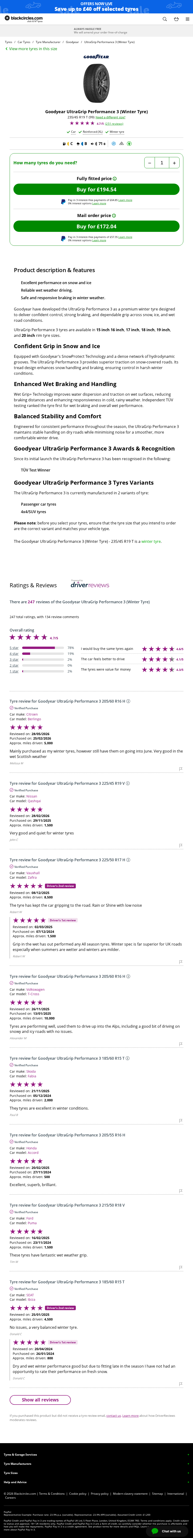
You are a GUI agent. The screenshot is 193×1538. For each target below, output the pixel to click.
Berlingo (34, 719)
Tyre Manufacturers (17, 1464)
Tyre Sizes (11, 1473)
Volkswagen (35, 989)
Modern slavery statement (130, 1494)
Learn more (125, 200)
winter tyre (151, 541)
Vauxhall (33, 873)
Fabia (32, 1076)
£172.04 (107, 226)
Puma (32, 1223)
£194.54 (107, 189)
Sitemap (157, 1494)
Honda (31, 1148)
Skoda (31, 1071)
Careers (10, 1498)
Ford (29, 1218)
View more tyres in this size (33, 48)
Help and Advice (15, 1482)
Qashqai (34, 801)
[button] (164, 19)
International (175, 1494)
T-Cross (33, 994)
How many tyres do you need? (45, 162)
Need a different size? (110, 117)
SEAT (30, 1295)
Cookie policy (77, 1494)
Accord (33, 1152)
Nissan (31, 796)
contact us (113, 1415)
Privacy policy (100, 1494)
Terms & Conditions (52, 1494)
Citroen (32, 714)
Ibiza (31, 1299)
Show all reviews (40, 1400)
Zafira (32, 877)
